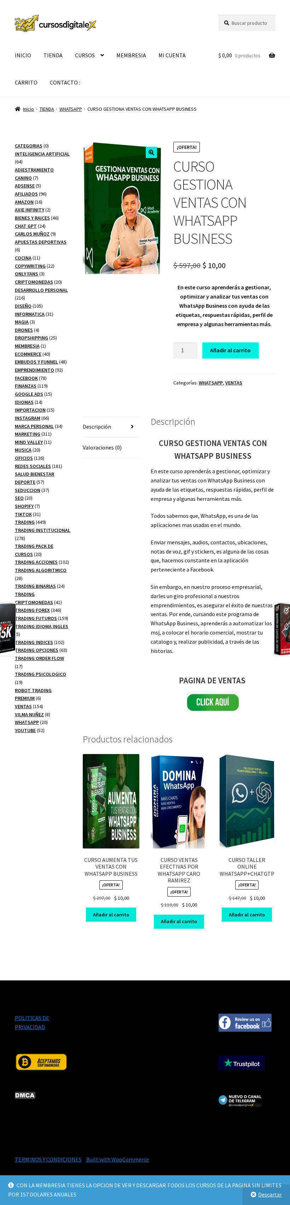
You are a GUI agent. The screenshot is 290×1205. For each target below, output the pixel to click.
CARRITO (26, 82)
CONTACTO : (65, 82)
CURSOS (85, 55)
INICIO (23, 55)
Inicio (28, 109)
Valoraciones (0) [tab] (102, 447)
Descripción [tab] (97, 426)
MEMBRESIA (131, 55)
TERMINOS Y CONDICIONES (48, 1159)
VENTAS (233, 383)
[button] (151, 152)
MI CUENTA (172, 55)
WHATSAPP (70, 109)
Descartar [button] (270, 1194)
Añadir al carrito (230, 350)
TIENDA (53, 55)
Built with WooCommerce (117, 1159)
